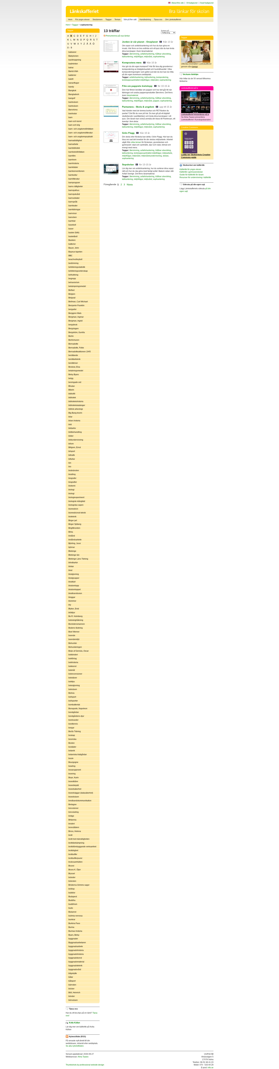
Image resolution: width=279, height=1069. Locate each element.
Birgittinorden (74, 528)
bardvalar (72, 113)
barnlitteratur (74, 179)
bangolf (71, 98)
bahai (70, 67)
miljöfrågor (138, 56)
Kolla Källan (74, 1023)
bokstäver (72, 678)
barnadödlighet (75, 140)
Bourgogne (73, 762)
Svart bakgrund (206, 3)
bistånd (71, 536)
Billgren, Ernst (74, 447)
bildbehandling (75, 432)
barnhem (72, 160)
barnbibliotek (74, 148)
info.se (210, 1067)
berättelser (73, 363)
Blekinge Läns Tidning (78, 559)
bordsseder (73, 720)
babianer (72, 52)
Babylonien (73, 56)
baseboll (72, 225)
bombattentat (74, 705)
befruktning (73, 275)
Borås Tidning (74, 731)
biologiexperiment (76, 497)
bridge (71, 816)
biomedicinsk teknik (77, 513)
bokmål (71, 670)
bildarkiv (72, 428)
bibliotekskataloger (76, 405)
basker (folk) (73, 232)
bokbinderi (73, 655)
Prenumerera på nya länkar (117, 36)
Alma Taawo (83, 1057)
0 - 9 (69, 47)
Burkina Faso (74, 923)
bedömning (73, 263)
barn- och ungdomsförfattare (80, 129)
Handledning (145, 19)
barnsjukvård (74, 194)
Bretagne (72, 804)
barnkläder (73, 167)
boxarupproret (74, 770)
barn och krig (74, 125)
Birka (70, 532)
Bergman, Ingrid (75, 321)
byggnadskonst (75, 958)
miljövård (148, 56)
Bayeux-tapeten (75, 252)
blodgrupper (73, 578)
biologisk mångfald (76, 501)
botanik (71, 750)
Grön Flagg (128, 133)
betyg (70, 378)
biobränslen (73, 470)
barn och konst (74, 121)
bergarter (72, 309)
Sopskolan (128, 164)
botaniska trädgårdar (77, 754)
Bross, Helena (74, 831)
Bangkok (72, 90)
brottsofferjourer (75, 858)
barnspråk (72, 202)
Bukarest (72, 912)
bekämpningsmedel (77, 286)
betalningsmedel (75, 371)
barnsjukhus (73, 190)
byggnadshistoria (76, 950)
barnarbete (73, 144)
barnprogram (74, 182)
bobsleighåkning (75, 620)
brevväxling (73, 812)
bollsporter (73, 701)
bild (70, 424)
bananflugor (73, 83)
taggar (195, 66)
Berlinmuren (73, 340)
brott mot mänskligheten (78, 839)
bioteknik (72, 516)
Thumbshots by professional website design (85, 1065)
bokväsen (72, 689)
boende (71, 635)
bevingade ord (74, 382)
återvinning (134, 54)
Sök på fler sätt (130, 19)
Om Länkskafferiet (173, 19)
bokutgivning (74, 685)
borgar (71, 728)
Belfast (71, 290)
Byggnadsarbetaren (77, 942)
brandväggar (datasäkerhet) (80, 793)
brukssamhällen (75, 862)
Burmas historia (75, 931)
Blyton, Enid (73, 609)
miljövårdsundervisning (151, 156)
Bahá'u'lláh (73, 71)
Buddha (71, 900)
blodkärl (72, 582)
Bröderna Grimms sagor (78, 885)
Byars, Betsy (73, 935)
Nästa (130, 184)
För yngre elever (82, 19)
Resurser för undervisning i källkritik (195, 177)
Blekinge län (73, 555)
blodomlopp (73, 585)
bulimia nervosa (75, 916)
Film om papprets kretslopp (137, 86)
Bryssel (71, 873)
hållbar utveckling (163, 54)
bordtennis (73, 724)
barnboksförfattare (76, 152)
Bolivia (71, 693)
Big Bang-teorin (75, 413)
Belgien (71, 294)
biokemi (71, 486)
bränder (71, 877)
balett (70, 79)
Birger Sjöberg (74, 524)
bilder (70, 436)
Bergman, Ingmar (76, 317)
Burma (71, 927)
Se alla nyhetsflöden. (75, 1046)
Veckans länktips (190, 74)
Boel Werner (73, 632)
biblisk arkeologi (75, 409)
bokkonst (72, 666)
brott (70, 835)
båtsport (72, 981)
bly (69, 605)
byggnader (73, 939)
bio (69, 466)
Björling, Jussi (74, 543)
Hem (70, 19)
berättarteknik (74, 359)
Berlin (71, 336)
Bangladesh (73, 94)
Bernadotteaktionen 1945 (79, 351)
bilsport (71, 451)
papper (156, 101)
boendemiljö (73, 639)
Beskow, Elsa (74, 367)
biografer (72, 478)
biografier (72, 482)
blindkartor (73, 562)
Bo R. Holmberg (75, 616)
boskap (71, 735)
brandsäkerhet (74, 789)
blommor (72, 601)
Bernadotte (73, 344)
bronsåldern (73, 827)
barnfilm (72, 156)
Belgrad (71, 298)
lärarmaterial (132, 95)
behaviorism (73, 282)
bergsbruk (72, 325)
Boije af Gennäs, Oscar (78, 651)
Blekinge (72, 551)
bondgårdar (73, 712)
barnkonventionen (76, 171)
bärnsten (72, 985)
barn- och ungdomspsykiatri (80, 136)
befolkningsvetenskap (78, 271)
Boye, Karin (73, 777)
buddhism (72, 904)
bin (69, 463)
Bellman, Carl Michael (78, 301)
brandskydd (73, 785)
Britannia (72, 820)
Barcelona (73, 110)
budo (70, 908)
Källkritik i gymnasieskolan (191, 172)
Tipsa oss (158, 19)
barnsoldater (74, 198)
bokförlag (72, 658)
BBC (70, 256)
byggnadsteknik (75, 965)
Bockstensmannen (76, 624)
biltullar (71, 459)
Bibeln (71, 390)
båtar (70, 977)
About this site (177, 3)
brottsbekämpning (76, 843)
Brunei (71, 866)
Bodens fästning (75, 628)
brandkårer (73, 781)
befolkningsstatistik (76, 267)
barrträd (71, 221)
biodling (72, 474)
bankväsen (73, 102)
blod (70, 570)
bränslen (72, 881)
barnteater (73, 206)
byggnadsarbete (75, 946)
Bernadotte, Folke (76, 348)
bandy (71, 87)
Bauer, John (73, 248)
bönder (71, 996)
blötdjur (71, 612)
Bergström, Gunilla (76, 332)
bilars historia (74, 421)
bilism (71, 444)
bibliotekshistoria (75, 401)
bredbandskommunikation (79, 800)
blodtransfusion (75, 593)
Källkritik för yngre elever (190, 169)
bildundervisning (75, 440)
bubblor (71, 893)
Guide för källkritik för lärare (192, 175)
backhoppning (74, 60)
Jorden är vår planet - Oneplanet (140, 41)
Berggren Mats (74, 313)
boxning (72, 774)
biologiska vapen (75, 505)
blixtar (71, 566)
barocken (72, 217)
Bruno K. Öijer (74, 870)
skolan (166, 156)
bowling (71, 766)
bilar (70, 417)
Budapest (72, 896)
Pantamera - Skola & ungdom (138, 106)
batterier (72, 244)
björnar (71, 547)
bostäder (72, 747)
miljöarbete (167, 153)
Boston (71, 743)
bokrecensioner (75, 674)
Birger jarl (72, 520)
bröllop (71, 889)
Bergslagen (73, 328)
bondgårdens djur (76, 716)
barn (70, 117)
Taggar (108, 19)
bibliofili (71, 394)
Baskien (72, 240)
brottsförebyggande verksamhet (82, 846)
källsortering (127, 56)
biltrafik (71, 455)
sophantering (159, 56)
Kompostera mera (131, 62)
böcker (71, 989)
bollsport (72, 697)
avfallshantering (147, 54)
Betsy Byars (73, 374)
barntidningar (74, 209)
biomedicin (73, 509)
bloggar (71, 597)
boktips (71, 681)
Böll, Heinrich (74, 992)
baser (70, 229)
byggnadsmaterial (76, 962)
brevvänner (73, 808)
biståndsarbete (75, 540)
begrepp (72, 278)
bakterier (72, 75)
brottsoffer (72, 854)
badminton (73, 64)
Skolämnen (98, 19)
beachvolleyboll (75, 259)
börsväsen (73, 1000)
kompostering (162, 77)
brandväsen (73, 797)
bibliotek (72, 397)
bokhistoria (73, 662)
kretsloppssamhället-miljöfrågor (136, 80)
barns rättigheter (75, 186)
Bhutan (71, 386)
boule (70, 758)
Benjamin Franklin (76, 305)
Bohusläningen (75, 647)
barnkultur (72, 175)
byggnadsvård (74, 969)
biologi (71, 490)
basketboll (73, 236)
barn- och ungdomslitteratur (80, 133)
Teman (117, 19)
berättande (73, 355)
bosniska (72, 739)
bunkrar (71, 919)
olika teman (136, 142)
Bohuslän (72, 643)
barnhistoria (73, 163)
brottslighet (73, 850)
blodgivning (73, 574)
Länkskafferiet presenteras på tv (195, 114)
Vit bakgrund (191, 3)
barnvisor (72, 213)
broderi (71, 824)
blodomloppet (74, 589)
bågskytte (72, 973)
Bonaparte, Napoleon (77, 708)
